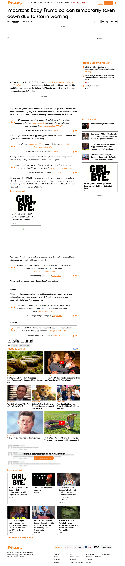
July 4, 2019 (57, 130)
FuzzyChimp (37, 492)
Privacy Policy (90, 554)
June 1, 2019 (56, 173)
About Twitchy (74, 557)
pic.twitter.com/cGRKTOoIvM (51, 126)
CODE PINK (14, 345)
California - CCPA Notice (93, 557)
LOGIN (100, 3)
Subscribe (108, 3)
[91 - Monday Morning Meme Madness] (85, 126)
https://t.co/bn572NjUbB (46, 311)
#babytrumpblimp (39, 123)
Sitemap (89, 559)
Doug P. (11, 532)
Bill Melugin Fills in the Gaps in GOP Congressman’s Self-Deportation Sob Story (25, 217)
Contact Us (89, 562)
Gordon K (61, 532)
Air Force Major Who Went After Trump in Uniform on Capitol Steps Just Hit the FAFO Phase (100, 78)
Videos (53, 3)
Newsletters (106, 554)
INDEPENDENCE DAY (24, 345)
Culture (46, 3)
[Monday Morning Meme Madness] (43, 479)
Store (67, 3)
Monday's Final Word (92, 86)
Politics (33, 3)
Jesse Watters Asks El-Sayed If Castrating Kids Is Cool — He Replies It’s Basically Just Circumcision (44, 525)
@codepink (64, 144)
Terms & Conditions (76, 562)
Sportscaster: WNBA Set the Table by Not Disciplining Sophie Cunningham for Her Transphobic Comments (104, 136)
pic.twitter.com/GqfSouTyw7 (44, 271)
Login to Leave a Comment (43, 458)
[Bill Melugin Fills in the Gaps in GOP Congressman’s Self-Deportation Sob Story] (26, 203)
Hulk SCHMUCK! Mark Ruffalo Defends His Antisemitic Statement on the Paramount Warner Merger (68, 525)
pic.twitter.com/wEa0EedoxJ (61, 168)
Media (40, 3)
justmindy (37, 532)
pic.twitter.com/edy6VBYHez (44, 147)
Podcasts (60, 3)
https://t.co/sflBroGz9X (57, 331)
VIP (71, 554)
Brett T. (9, 22)
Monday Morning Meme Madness (102, 124)
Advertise (73, 559)
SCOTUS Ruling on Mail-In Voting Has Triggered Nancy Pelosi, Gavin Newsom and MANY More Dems (19, 525)
